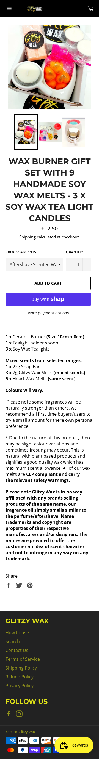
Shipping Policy (21, 668)
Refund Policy (20, 677)
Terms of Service (23, 659)
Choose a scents (21, 252)
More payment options (48, 312)
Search (13, 641)
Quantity (74, 252)
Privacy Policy (20, 686)
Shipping (27, 237)
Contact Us (17, 650)
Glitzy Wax (27, 731)
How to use (17, 633)
